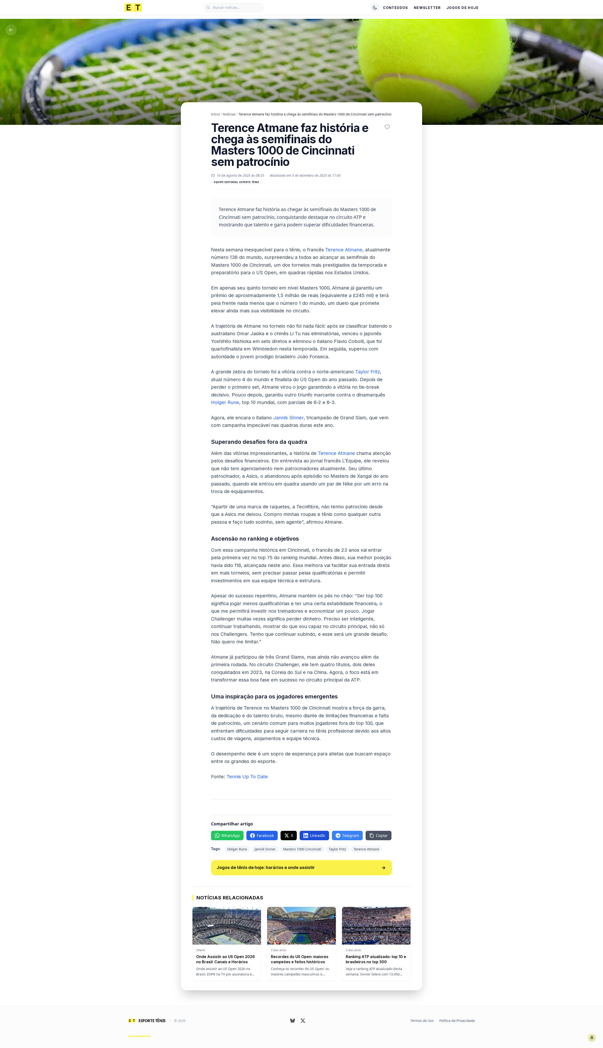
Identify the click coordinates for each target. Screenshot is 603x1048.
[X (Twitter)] (303, 1020)
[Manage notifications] (592, 1037)
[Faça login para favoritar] (387, 127)
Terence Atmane (343, 250)
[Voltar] (11, 29)
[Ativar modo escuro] (375, 7)
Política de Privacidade (457, 1020)
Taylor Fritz (367, 372)
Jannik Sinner (288, 417)
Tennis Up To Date (247, 776)
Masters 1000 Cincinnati (302, 849)
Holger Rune (225, 402)
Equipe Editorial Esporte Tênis (236, 182)
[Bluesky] (292, 1020)
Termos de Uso (422, 1020)
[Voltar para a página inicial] (133, 7)
